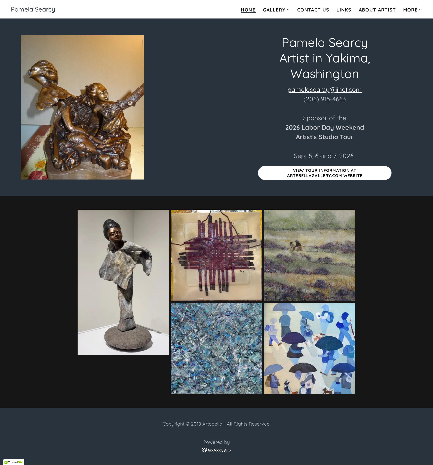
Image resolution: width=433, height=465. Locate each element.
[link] (33, 10)
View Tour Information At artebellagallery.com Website (324, 173)
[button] (276, 9)
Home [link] (248, 10)
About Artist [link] (377, 10)
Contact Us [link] (313, 10)
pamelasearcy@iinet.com (325, 89)
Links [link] (344, 10)
